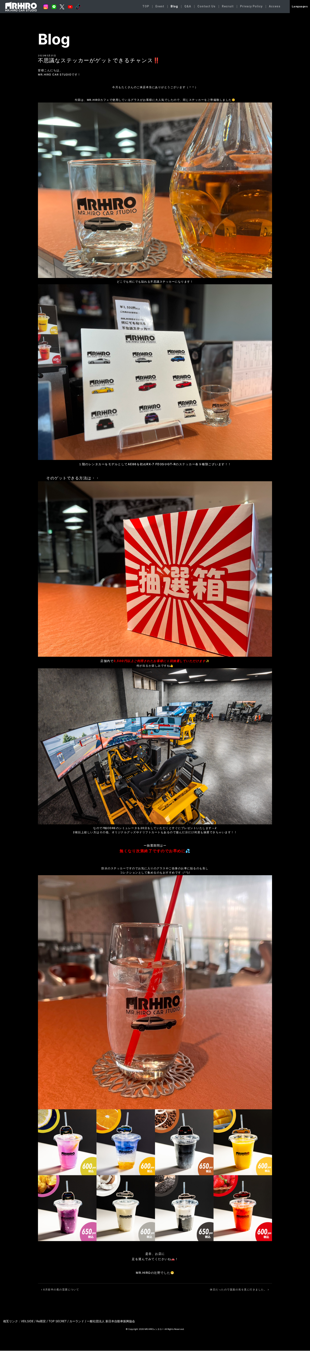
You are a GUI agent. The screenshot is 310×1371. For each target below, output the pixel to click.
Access (274, 6)
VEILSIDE (27, 1321)
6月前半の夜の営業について (60, 1289)
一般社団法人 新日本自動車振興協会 (111, 1321)
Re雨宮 (41, 1321)
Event (159, 6)
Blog (174, 6)
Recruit (228, 6)
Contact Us (206, 6)
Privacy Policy (251, 6)
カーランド (76, 1321)
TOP (145, 6)
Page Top (299, 1337)
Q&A (187, 6)
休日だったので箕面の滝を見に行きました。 (239, 1289)
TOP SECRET (58, 1321)
